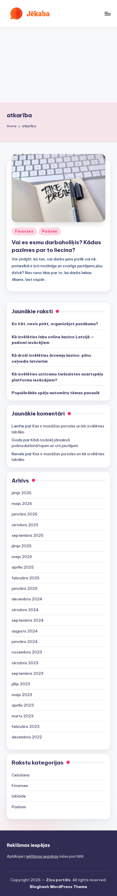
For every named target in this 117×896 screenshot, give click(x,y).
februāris (25, 577)
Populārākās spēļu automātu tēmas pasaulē (56, 392)
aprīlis (23, 567)
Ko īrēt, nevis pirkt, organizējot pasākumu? (55, 323)
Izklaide (19, 796)
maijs (22, 503)
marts (23, 716)
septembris (27, 535)
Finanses (24, 231)
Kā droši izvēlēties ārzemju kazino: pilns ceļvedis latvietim (51, 358)
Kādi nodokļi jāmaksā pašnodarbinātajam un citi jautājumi (45, 442)
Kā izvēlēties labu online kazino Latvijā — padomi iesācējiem (53, 339)
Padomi (50, 231)
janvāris (24, 514)
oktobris (25, 524)
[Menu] (107, 13)
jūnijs (22, 492)
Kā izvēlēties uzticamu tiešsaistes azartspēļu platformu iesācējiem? (57, 376)
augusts (25, 631)
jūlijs (21, 683)
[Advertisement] (58, 65)
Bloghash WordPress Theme (58, 886)
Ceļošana (21, 775)
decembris (27, 598)
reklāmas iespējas (42, 856)
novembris (27, 652)
